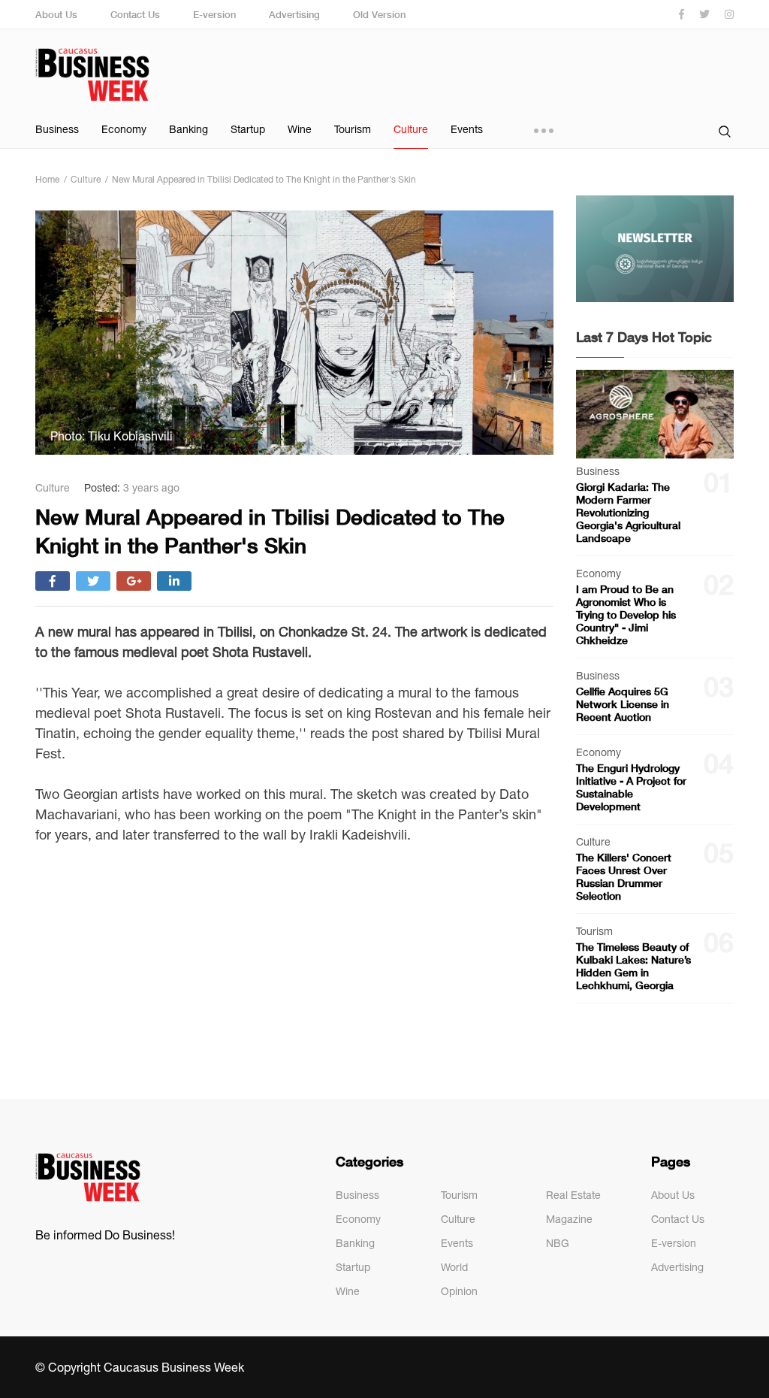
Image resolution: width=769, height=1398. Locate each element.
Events (467, 129)
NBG (557, 1243)
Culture (411, 129)
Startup (248, 129)
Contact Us (135, 14)
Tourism (352, 129)
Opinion (459, 1291)
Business (57, 129)
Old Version (379, 14)
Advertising (294, 14)
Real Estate (573, 1195)
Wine (300, 129)
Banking (188, 129)
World (454, 1267)
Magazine (569, 1219)
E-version (214, 14)
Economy (123, 129)
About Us (56, 14)
